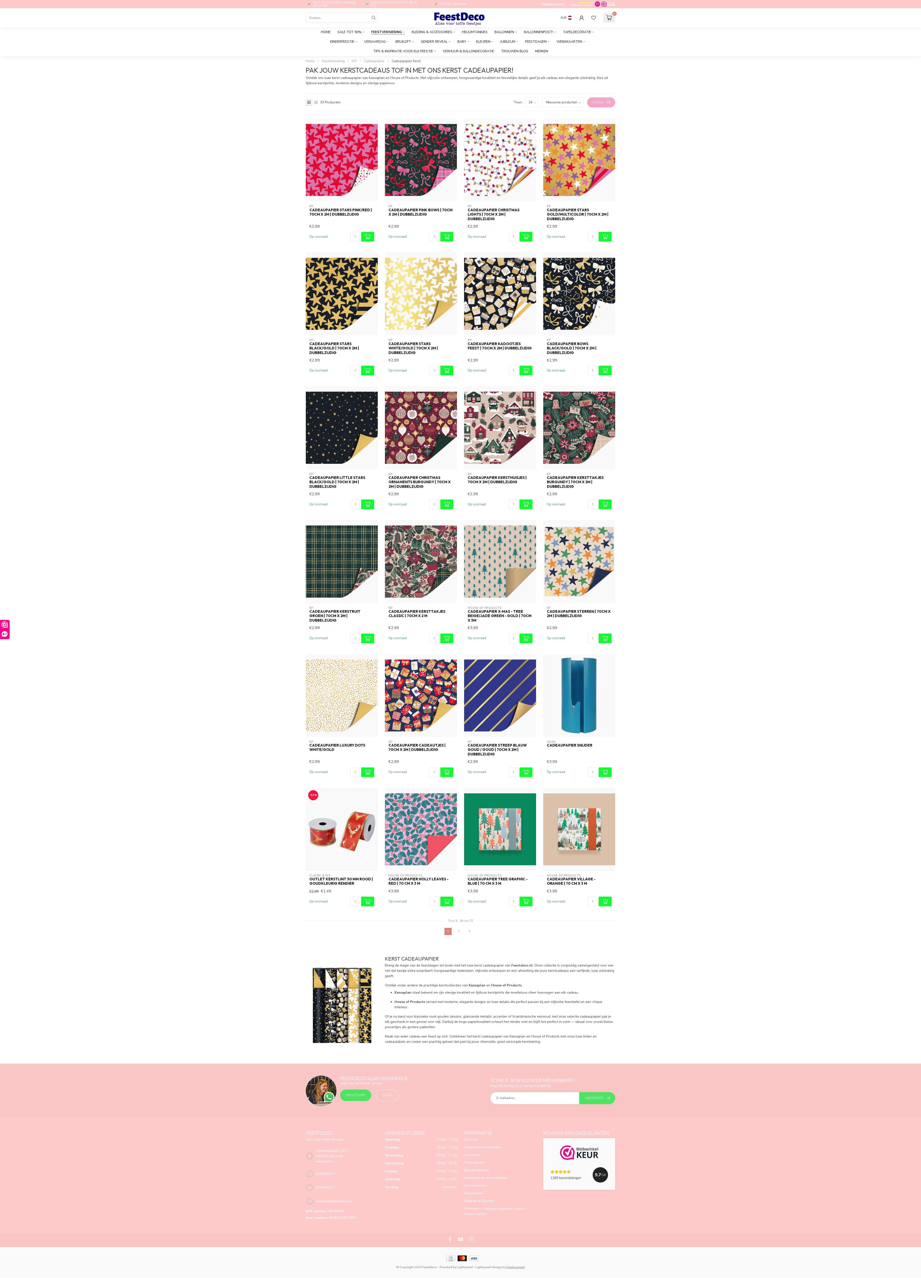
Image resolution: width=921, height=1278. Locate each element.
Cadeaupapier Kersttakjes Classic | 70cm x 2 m (417, 613)
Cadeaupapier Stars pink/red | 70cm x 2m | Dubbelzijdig (340, 212)
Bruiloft (403, 41)
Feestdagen (536, 41)
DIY (354, 61)
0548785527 (325, 1174)
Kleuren (483, 41)
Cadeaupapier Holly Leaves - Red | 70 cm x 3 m (419, 881)
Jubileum (507, 41)
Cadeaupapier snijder (569, 745)
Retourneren (473, 1193)
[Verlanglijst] (593, 18)
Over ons (471, 1139)
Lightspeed (465, 1267)
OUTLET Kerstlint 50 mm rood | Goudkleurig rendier (341, 881)
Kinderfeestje (342, 41)
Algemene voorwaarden (482, 1147)
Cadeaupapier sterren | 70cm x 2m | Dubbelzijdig (579, 613)
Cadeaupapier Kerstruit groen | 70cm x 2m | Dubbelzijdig (334, 616)
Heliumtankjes (475, 32)
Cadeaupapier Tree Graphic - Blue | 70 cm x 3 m (498, 881)
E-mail (387, 1095)
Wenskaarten (569, 41)
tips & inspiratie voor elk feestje (403, 51)
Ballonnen (504, 32)
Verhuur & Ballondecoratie (468, 51)
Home (326, 32)
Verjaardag (375, 41)
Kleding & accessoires (432, 32)
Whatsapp (355, 1095)
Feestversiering (386, 32)
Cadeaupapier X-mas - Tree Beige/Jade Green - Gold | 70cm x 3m (499, 616)
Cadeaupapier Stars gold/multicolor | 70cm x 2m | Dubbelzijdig (577, 214)
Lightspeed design (488, 1267)
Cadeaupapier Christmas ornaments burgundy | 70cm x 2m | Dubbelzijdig (420, 482)
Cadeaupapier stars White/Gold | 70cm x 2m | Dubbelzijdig (413, 348)
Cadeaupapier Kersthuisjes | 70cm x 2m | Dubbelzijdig (497, 480)
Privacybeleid (474, 1162)
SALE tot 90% (349, 32)
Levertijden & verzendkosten (486, 1178)
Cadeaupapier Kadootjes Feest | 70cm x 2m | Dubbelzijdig (500, 346)
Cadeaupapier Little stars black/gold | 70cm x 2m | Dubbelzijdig (337, 482)
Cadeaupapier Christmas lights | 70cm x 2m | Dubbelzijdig (494, 214)
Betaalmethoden (477, 1170)
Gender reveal (434, 41)
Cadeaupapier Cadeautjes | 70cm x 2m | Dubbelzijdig (417, 747)
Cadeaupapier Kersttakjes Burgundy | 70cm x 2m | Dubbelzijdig (575, 482)
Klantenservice (552, 4)
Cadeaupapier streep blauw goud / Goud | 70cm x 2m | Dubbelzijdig (497, 749)
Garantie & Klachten (479, 1201)
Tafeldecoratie (577, 32)
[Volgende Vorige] (469, 931)
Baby (461, 41)
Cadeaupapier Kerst (406, 61)
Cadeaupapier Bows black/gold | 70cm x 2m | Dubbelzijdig (571, 348)
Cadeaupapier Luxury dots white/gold (337, 747)
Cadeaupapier (374, 61)
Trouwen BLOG (514, 51)
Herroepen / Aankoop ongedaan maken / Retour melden (495, 1211)
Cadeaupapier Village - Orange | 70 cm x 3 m (571, 881)
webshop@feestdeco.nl (334, 1201)
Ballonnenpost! (538, 32)
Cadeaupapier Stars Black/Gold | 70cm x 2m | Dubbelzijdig (334, 348)
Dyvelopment (515, 1267)
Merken (541, 51)
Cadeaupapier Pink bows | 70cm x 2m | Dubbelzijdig (421, 212)
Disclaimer (472, 1155)
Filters (598, 102)
